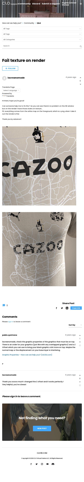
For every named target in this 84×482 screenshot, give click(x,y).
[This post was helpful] (80, 77)
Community (24, 4)
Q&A (39, 23)
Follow (11, 68)
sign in (10, 321)
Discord (36, 4)
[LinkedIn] (67, 309)
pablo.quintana (9, 335)
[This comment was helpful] (80, 335)
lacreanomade (16, 77)
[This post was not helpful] (80, 84)
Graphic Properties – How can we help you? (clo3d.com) (27, 355)
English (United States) (69, 4)
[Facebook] (56, 309)
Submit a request (51, 4)
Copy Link (76, 308)
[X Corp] (62, 309)
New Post (42, 428)
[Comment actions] (80, 345)
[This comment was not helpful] (80, 342)
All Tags (6, 28)
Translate (10, 96)
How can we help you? (11, 23)
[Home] (10, 4)
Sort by (72, 325)
